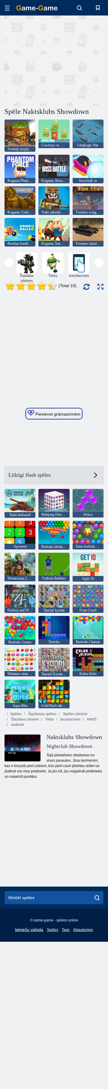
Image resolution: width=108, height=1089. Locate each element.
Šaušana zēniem (24, 719)
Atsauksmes (83, 930)
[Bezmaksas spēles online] (37, 7)
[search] (97, 897)
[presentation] (8, 262)
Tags (66, 930)
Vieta (49, 719)
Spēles (16, 714)
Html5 (91, 719)
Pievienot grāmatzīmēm (57, 414)
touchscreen (69, 719)
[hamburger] (7, 8)
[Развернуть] (101, 286)
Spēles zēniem (74, 714)
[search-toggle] (79, 7)
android (17, 725)
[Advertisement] (81, 60)
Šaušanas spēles (41, 714)
